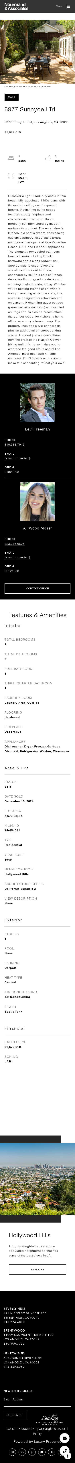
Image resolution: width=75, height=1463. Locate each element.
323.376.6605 (15, 543)
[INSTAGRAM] (12, 1452)
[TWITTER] (51, 1452)
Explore (38, 1269)
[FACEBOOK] (32, 1452)
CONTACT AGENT (37, 588)
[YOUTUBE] (42, 1452)
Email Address (14, 1399)
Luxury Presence (47, 1441)
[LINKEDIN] (22, 1452)
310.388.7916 (15, 444)
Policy (37, 1434)
